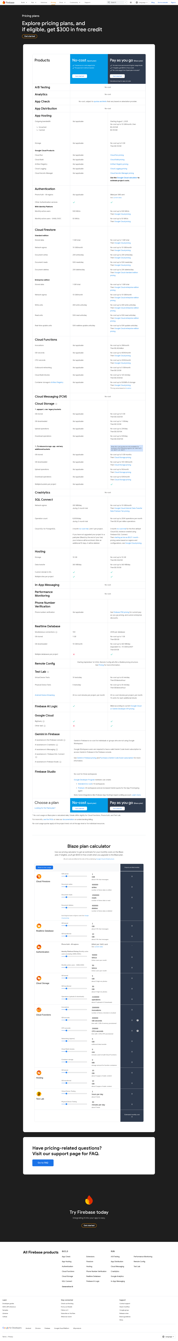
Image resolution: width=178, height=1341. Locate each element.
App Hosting (66, 1262)
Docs (61, 2)
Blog (153, 2)
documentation (69, 819)
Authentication (67, 1266)
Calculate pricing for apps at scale (120, 81)
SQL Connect (67, 1281)
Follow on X (64, 1310)
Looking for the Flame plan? (45, 808)
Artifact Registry (57, 382)
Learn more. (136, 795)
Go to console (163, 2)
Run (32, 2)
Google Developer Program (84, 780)
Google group (124, 1310)
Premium (81, 788)
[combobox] (117, 2)
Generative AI (67, 1287)
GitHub (4, 1317)
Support (87, 2)
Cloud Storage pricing (122, 457)
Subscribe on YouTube (68, 1313)
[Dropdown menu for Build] (27, 2)
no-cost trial (121, 529)
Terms (4, 1337)
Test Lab (137, 1266)
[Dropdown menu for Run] (36, 2)
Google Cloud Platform (61, 1328)
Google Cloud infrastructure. (105, 859)
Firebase (47, 1328)
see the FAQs (48, 819)
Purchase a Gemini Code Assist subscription (116, 758)
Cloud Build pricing (117, 160)
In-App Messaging (118, 1281)
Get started (29, 36)
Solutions (44, 2)
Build (23, 2)
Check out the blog (67, 1303)
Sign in (173, 2)
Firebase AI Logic (92, 1281)
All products (77, 1328)
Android (28, 1328)
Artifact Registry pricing (119, 164)
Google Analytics (117, 1276)
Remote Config (139, 1262)
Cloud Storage (67, 1276)
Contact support (124, 1303)
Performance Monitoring (143, 1257)
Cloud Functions (68, 1271)
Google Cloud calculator (127, 178)
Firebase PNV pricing (122, 612)
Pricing (53, 2)
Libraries (5, 1313)
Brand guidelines (124, 1317)
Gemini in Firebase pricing (86, 758)
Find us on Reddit (66, 1307)
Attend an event (66, 1317)
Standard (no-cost (85, 784)
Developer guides (8, 1303)
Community (74, 2)
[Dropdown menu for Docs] (65, 2)
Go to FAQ (43, 1163)
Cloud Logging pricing (118, 169)
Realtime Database (93, 1276)
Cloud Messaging (117, 1266)
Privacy (10, 1337)
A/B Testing (115, 1257)
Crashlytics (115, 1271)
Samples (5, 1310)
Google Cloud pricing (122, 214)
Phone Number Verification (96, 1271)
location (128, 388)
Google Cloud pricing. (133, 543)
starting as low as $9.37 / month (126, 537)
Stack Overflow (124, 1307)
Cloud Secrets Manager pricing (122, 173)
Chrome (37, 1328)
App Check (66, 1257)
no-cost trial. (84, 529)
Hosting (89, 1266)
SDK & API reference (9, 1307)
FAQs (121, 1320)
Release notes (123, 1313)
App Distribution (117, 1262)
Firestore (89, 1262)
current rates (117, 197)
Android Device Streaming (45, 695)
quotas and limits (100, 101)
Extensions (90, 1257)
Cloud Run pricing (117, 155)
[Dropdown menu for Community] (80, 2)
